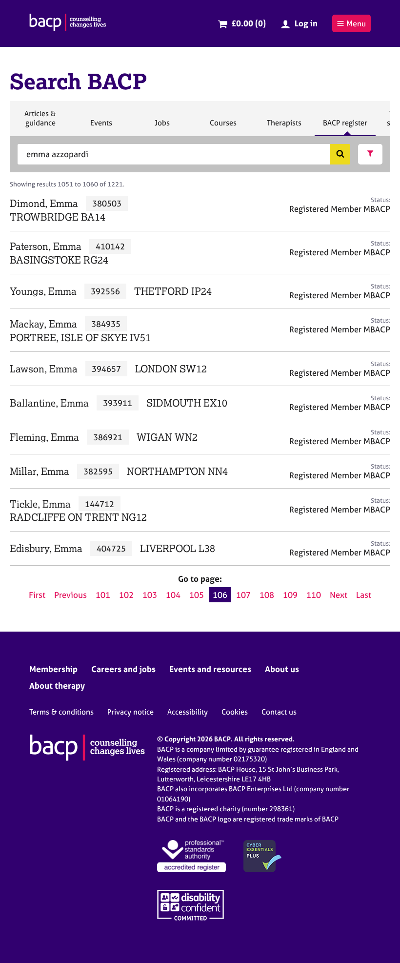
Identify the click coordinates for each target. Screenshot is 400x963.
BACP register (344, 127)
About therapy (57, 685)
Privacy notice (130, 712)
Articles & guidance (40, 122)
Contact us (279, 712)
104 (173, 595)
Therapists (283, 127)
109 (290, 595)
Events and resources (210, 669)
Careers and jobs (123, 669)
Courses (223, 127)
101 (103, 595)
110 (313, 595)
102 (126, 595)
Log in (306, 23)
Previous (70, 595)
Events (101, 127)
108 (267, 595)
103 (149, 595)
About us (282, 669)
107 (243, 595)
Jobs (162, 127)
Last (363, 595)
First (37, 595)
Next (338, 595)
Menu (356, 23)
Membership (53, 669)
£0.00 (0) (248, 23)
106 (220, 595)
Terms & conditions (61, 712)
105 (196, 595)
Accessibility (187, 712)
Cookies (234, 712)
